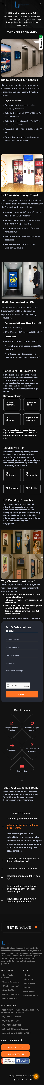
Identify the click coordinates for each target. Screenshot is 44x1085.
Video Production (11, 994)
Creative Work (9, 990)
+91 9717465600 (13, 1017)
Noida (27, 975)
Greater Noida (31, 996)
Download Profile (15, 1054)
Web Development (11, 986)
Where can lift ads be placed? (22, 868)
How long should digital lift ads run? (23, 877)
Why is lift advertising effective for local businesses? (23, 860)
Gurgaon (29, 979)
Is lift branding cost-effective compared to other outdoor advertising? (22, 889)
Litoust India (30, 1076)
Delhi (27, 987)
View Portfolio (15, 1047)
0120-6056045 (12, 1021)
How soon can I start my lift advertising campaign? (21, 900)
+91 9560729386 (13, 1025)
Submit (22, 694)
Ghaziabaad (30, 983)
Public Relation (10, 998)
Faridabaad (30, 991)
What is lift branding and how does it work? (22, 826)
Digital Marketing (11, 982)
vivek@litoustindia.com (16, 1029)
